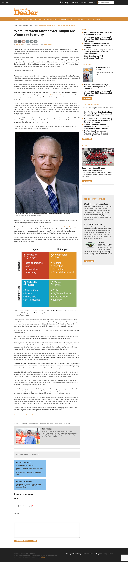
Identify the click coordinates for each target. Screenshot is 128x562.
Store (87, 19)
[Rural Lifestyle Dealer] (88, 75)
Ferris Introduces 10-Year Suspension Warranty (93, 169)
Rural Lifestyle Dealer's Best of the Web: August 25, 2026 (98, 34)
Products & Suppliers (65, 19)
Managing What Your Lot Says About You (29, 473)
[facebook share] (16, 41)
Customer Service (88, 554)
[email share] (32, 41)
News (22, 19)
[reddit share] (24, 41)
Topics (6, 2)
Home (15, 26)
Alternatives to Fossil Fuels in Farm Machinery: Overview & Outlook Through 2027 (28, 485)
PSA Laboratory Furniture (96, 204)
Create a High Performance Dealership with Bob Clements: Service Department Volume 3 (96, 126)
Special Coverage (50, 19)
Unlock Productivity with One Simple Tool (29, 469)
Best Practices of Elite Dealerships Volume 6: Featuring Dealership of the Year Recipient (98, 114)
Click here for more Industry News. (25, 415)
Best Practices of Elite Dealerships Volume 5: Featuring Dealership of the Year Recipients (98, 120)
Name (16, 498)
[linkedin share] (28, 41)
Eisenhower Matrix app (68, 227)
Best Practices (48, 44)
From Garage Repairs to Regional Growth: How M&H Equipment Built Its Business (98, 39)
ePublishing (41, 557)
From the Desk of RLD (30, 26)
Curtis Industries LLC (105, 243)
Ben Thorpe (19, 44)
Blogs (20, 26)
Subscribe (99, 19)
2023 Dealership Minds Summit (59, 95)
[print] (36, 41)
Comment (17, 521)
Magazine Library (101, 554)
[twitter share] (20, 41)
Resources (29, 19)
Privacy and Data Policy (73, 554)
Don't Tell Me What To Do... (25, 465)
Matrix (43, 423)
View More (87, 98)
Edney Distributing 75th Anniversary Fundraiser (94, 57)
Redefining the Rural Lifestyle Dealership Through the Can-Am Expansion (97, 45)
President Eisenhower (55, 423)
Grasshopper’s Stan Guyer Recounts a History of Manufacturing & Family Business (98, 52)
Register (92, 2)
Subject (16, 513)
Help (92, 19)
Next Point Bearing (93, 224)
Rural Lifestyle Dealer (103, 68)
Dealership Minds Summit (31, 423)
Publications (78, 19)
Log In (85, 2)
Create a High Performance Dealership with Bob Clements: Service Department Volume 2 (96, 133)
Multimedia (38, 19)
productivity (69, 423)
